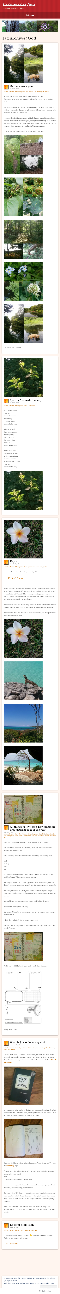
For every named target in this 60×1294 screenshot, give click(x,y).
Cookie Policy (49, 1283)
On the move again (21, 86)
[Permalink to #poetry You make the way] (23, 396)
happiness (22, 92)
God (35, 92)
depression (30, 1230)
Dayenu (14, 561)
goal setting (7, 836)
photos (31, 92)
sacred (41, 1048)
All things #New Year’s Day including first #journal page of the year (32, 828)
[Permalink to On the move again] (23, 82)
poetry (21, 405)
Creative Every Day (15, 834)
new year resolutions (38, 836)
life (27, 92)
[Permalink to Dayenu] (23, 558)
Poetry (33, 405)
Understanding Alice (19, 4)
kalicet (6, 92)
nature (47, 92)
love (41, 567)
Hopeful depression (22, 1224)
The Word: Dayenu (15, 578)
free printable (50, 834)
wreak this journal (9, 1049)
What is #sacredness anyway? (27, 1042)
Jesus (37, 567)
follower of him (14, 92)
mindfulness (27, 836)
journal (21, 836)
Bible (43, 834)
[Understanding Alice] (30, 26)
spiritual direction (49, 1048)
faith (25, 405)
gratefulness (31, 567)
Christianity (23, 1230)
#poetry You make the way (26, 400)
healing (39, 92)
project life (48, 836)
